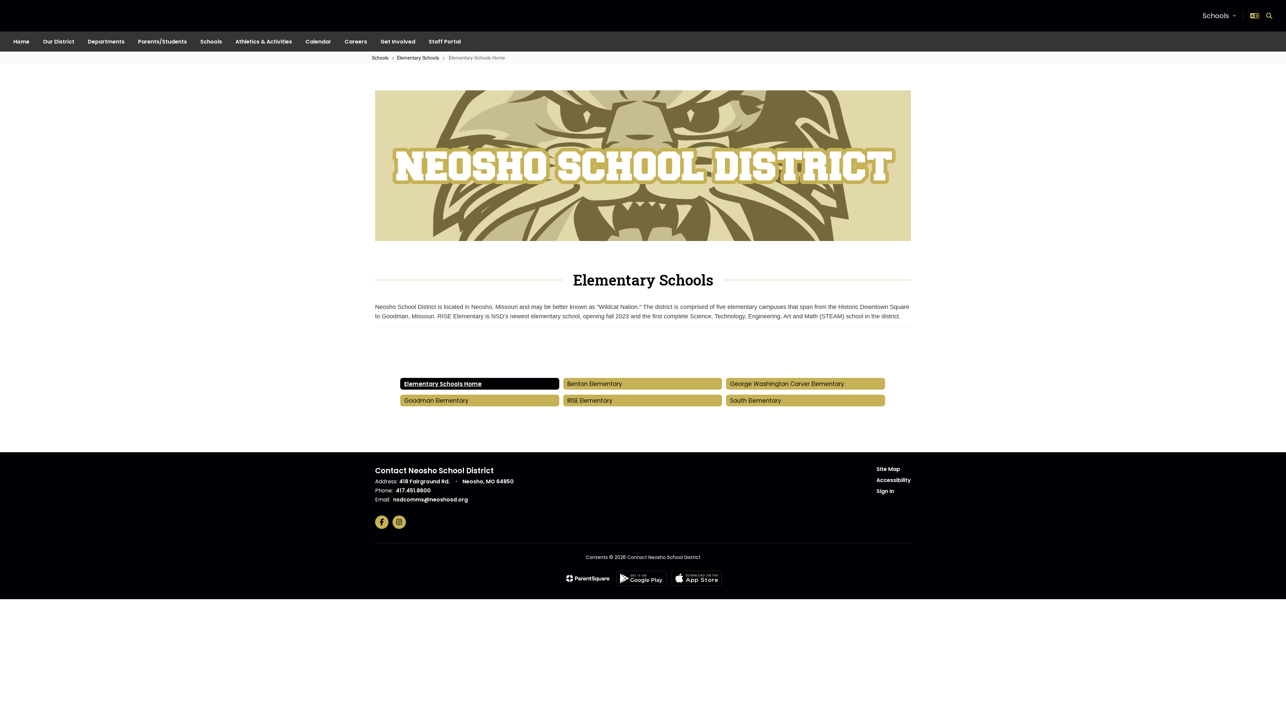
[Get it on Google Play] (641, 578)
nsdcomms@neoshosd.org (430, 499)
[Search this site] (1269, 15)
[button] (1219, 16)
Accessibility (893, 480)
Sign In (885, 491)
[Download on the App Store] (696, 578)
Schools (380, 57)
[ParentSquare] (588, 578)
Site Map (888, 469)
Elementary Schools (418, 57)
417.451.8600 (413, 490)
